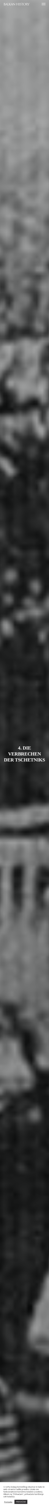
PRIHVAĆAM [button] (21, 1502)
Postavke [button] (8, 1502)
